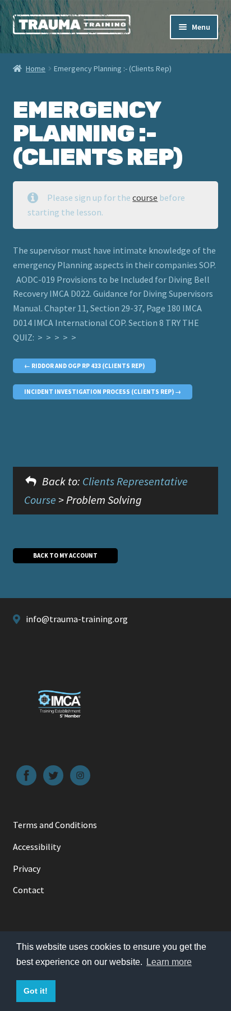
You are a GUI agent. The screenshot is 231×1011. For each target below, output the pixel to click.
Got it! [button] (36, 990)
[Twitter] (53, 775)
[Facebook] (26, 775)
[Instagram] (80, 775)
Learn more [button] (169, 962)
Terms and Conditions (55, 824)
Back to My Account (65, 555)
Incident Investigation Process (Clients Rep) (99, 392)
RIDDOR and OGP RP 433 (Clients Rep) (87, 366)
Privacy (26, 868)
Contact (28, 889)
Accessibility (37, 846)
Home (35, 68)
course (145, 197)
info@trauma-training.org (77, 618)
